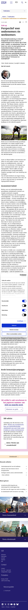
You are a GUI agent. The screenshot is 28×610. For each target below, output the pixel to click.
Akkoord (14, 325)
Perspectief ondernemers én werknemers (14, 18)
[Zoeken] (22, 2)
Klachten (13, 607)
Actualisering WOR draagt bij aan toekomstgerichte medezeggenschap (10, 486)
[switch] (24, 305)
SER (2, 561)
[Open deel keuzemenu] (26, 22)
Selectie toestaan (14, 329)
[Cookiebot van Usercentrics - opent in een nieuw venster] (20, 275)
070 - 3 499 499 (7, 570)
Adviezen (3, 554)
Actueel (3, 558)
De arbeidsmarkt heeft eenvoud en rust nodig (12, 491)
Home (4, 16)
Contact (3, 568)
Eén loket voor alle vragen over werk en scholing (13, 489)
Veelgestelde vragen (6, 572)
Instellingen (20, 321)
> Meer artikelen (5, 475)
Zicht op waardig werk (14, 405)
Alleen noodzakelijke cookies (14, 334)
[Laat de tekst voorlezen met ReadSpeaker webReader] (16, 3)
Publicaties (11, 16)
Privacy (8, 607)
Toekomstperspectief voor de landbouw (10, 466)
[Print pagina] (20, 22)
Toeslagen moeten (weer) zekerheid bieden (12, 472)
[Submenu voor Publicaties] (24, 10)
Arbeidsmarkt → (14, 456)
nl (25, 2)
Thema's (3, 559)
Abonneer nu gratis (12, 409)
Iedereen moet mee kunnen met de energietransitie (10, 469)
